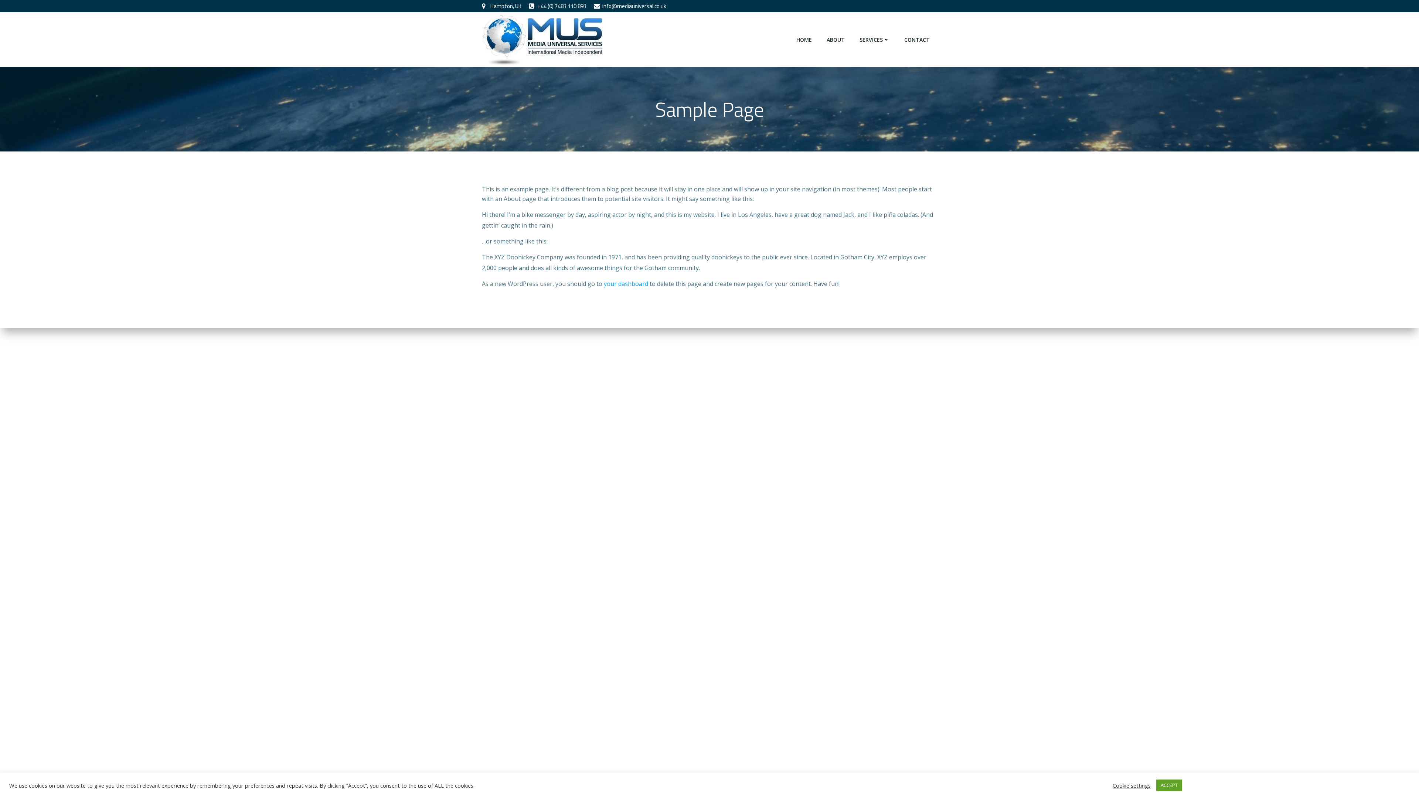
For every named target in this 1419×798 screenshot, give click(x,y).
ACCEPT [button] (1169, 785)
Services (871, 39)
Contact (917, 39)
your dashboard (626, 284)
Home (804, 39)
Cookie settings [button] (1132, 785)
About (836, 39)
